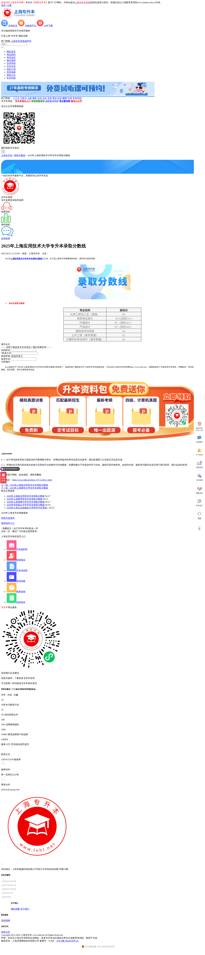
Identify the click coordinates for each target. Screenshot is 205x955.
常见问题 (11, 78)
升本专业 (11, 66)
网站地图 (15, 909)
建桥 (64, 98)
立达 (44, 98)
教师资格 (20, 591)
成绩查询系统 (52, 101)
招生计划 (11, 69)
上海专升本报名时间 (21, 41)
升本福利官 (22, 549)
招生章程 (11, 54)
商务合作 (5, 932)
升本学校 (11, 63)
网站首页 (11, 51)
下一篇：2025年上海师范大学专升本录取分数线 (24, 488)
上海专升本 (7, 155)
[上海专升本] (18, 18)
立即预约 (5, 362)
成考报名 (20, 602)
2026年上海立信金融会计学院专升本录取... (28, 508)
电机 (34, 98)
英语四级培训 (38, 101)
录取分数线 (19, 155)
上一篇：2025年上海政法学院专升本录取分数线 (24, 485)
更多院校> (78, 98)
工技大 (23, 98)
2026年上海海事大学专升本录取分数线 (26, 502)
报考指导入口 (8, 523)
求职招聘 (5, 920)
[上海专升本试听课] (78, 95)
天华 (49, 98)
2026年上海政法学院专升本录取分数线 (26, 496)
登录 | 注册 (6, 5)
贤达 (54, 98)
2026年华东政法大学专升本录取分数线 (26, 505)
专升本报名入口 (23, 101)
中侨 (69, 98)
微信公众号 (76, 101)
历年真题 (11, 72)
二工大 (16, 98)
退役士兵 (11, 75)
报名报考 (11, 60)
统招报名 (20, 560)
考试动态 (11, 57)
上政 (29, 98)
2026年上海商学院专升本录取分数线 (24, 499)
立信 (39, 98)
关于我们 (24, 909)
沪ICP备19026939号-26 (67, 941)
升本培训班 (22, 570)
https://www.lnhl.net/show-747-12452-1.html (32, 480)
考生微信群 (64, 101)
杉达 (59, 98)
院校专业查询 (8, 518)
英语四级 (20, 581)
